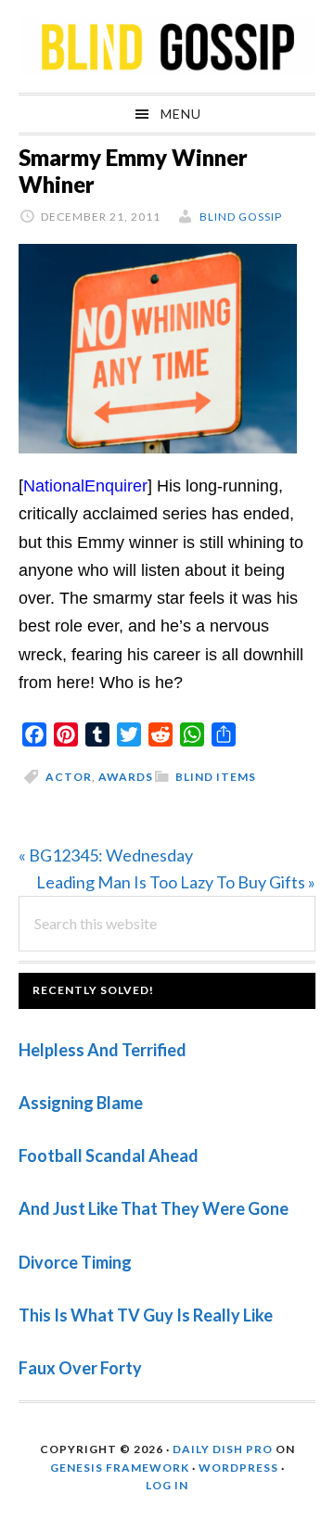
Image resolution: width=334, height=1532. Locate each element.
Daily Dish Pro (223, 1449)
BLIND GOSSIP (167, 46)
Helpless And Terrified (102, 1050)
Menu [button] (181, 113)
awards (125, 777)
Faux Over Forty (80, 1368)
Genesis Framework (119, 1468)
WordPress (238, 1468)
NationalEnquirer (85, 486)
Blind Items (215, 777)
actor (68, 777)
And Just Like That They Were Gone (154, 1208)
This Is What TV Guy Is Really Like (146, 1315)
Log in (167, 1485)
